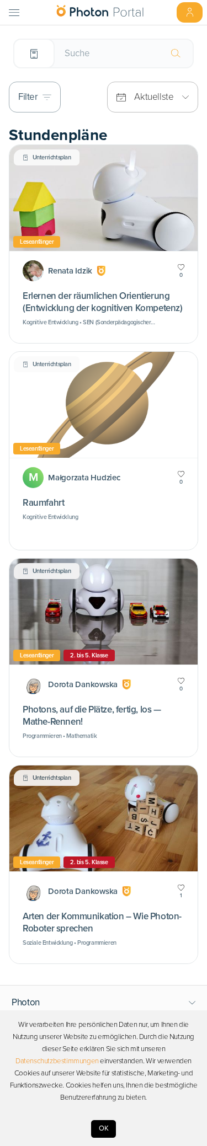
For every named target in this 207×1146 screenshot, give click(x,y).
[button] (103, 1003)
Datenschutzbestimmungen (57, 1061)
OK (104, 1128)
